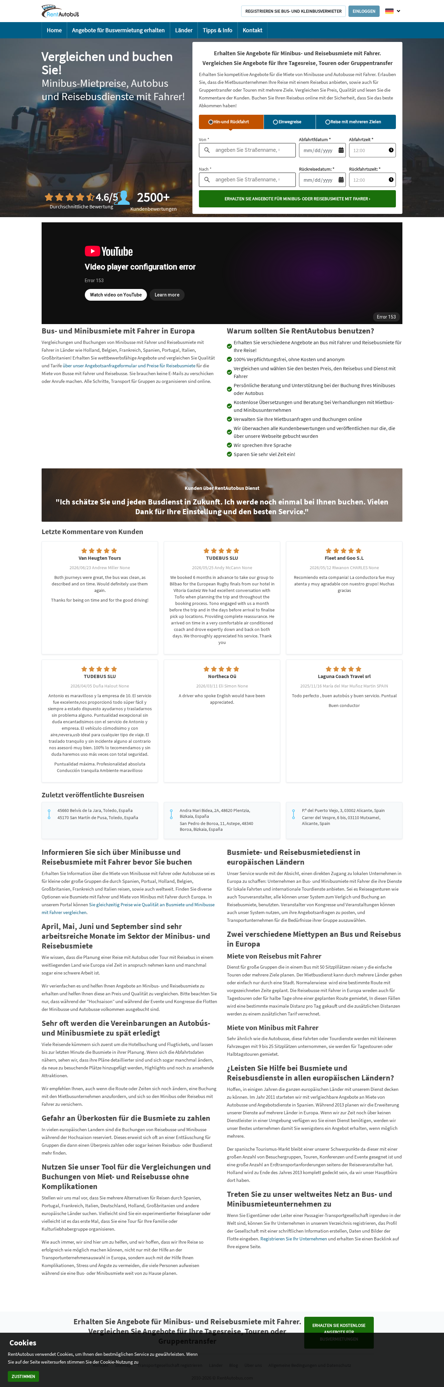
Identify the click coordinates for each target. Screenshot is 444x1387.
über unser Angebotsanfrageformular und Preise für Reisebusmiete (129, 365)
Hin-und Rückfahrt (231, 121)
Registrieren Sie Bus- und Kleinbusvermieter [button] (293, 11)
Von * (204, 139)
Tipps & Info (217, 30)
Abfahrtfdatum (315, 139)
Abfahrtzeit (361, 139)
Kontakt (252, 30)
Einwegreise (290, 121)
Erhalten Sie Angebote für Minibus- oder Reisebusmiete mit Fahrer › (297, 199)
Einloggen (364, 11)
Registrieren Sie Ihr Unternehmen (294, 1239)
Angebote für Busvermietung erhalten (118, 30)
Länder (183, 30)
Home (54, 30)
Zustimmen (23, 1376)
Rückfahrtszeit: (365, 169)
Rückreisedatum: (316, 169)
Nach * (205, 169)
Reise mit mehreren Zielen (356, 121)
